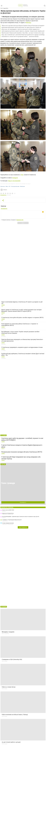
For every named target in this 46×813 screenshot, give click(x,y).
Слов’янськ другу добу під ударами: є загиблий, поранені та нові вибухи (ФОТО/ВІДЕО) (22, 439)
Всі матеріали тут (23, 502)
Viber (22, 175)
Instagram (15, 178)
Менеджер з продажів (8, 632)
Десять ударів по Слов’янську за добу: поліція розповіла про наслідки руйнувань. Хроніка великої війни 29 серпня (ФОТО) (21, 310)
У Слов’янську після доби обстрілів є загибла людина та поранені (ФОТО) (22, 317)
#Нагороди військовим (15, 186)
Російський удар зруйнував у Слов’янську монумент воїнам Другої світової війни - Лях (22, 354)
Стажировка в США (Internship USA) (12, 659)
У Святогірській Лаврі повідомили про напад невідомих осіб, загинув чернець (21, 458)
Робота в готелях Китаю (8, 687)
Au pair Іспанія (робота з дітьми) (11, 742)
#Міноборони (22, 186)
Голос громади (8, 483)
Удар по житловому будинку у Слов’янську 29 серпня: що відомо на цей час (21, 302)
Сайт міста (5, 189)
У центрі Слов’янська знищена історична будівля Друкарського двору (21, 446)
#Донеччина (2, 186)
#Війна (6, 186)
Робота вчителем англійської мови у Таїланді (15, 714)
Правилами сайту (20, 219)
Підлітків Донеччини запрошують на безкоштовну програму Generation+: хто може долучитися (22, 340)
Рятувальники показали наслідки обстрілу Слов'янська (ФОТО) (21, 452)
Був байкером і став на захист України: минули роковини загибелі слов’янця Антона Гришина (20, 332)
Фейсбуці (28, 22)
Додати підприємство (23, 527)
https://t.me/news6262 (14, 181)
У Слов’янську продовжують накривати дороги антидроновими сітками (22, 347)
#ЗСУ (9, 186)
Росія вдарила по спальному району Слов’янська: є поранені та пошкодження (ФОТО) (19, 324)
